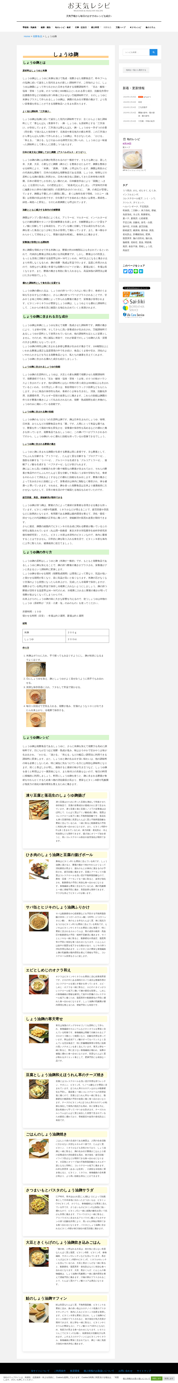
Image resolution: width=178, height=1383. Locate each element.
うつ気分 (127, 190)
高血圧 (126, 250)
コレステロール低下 (133, 198)
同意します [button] (156, 1378)
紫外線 (144, 230)
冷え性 (136, 214)
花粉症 (134, 242)
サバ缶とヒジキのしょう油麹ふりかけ (58, 907)
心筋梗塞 (143, 218)
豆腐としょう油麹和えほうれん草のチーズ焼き (65, 1075)
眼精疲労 (127, 230)
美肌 (151, 230)
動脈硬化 (145, 214)
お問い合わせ (125, 1371)
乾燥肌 (126, 210)
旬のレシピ (133, 139)
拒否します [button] (169, 1378)
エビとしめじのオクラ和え (48, 970)
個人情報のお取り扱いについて (136, 1379)
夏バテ (126, 218)
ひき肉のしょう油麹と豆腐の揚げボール (59, 855)
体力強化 (145, 210)
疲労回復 (143, 226)
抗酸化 (136, 222)
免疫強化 (127, 214)
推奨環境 (74, 1371)
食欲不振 (133, 246)
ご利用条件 (60, 1371)
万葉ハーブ (120, 27)
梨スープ (126, 147)
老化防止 (127, 234)
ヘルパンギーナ (130, 206)
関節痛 (148, 242)
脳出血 (149, 238)
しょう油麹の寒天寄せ (44, 1019)
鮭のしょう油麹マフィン (46, 1298)
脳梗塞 (126, 242)
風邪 (125, 246)
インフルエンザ (130, 194)
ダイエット (138, 202)
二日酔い (135, 210)
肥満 (148, 234)
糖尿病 (136, 230)
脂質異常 (127, 238)
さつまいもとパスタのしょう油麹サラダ (60, 1190)
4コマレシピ (135, 27)
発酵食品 (107, 27)
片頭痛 (134, 226)
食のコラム (150, 27)
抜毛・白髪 (146, 222)
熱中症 (126, 226)
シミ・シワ (149, 198)
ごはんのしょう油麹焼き (46, 1134)
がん (135, 190)
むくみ (152, 190)
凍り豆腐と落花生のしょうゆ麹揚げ (55, 795)
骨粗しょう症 (145, 246)
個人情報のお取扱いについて (99, 1371)
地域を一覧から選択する (136, 70)
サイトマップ (144, 1371)
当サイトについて (40, 1371)
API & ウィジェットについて (134, 170)
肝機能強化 (138, 234)
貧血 (141, 242)
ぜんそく (143, 190)
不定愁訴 (144, 206)
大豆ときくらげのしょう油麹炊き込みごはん (63, 1242)
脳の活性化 (138, 238)
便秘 (153, 210)
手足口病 (127, 222)
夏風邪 (134, 218)
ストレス (127, 202)
